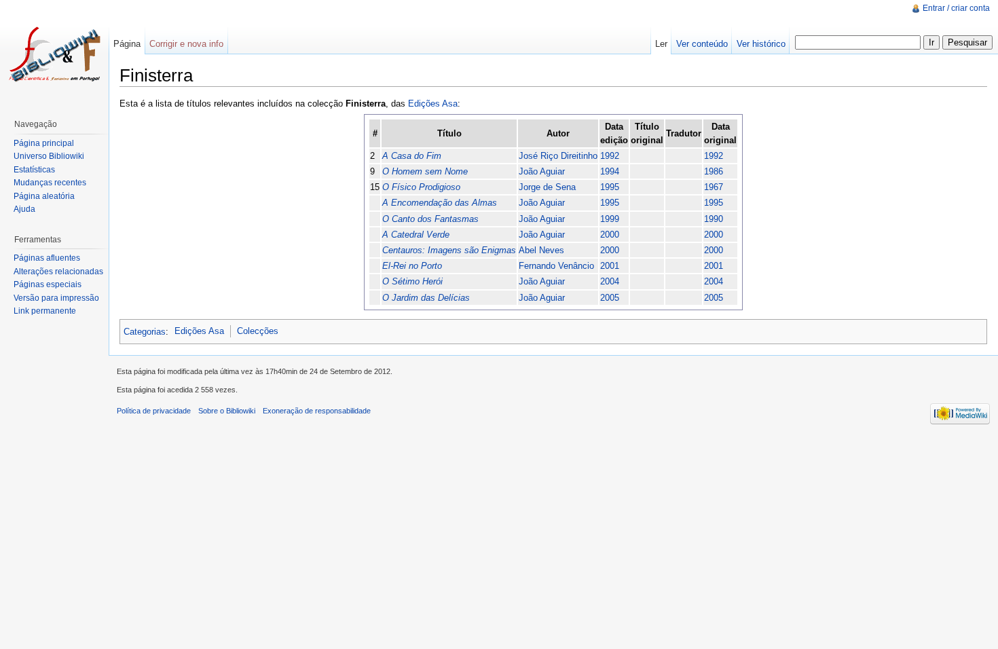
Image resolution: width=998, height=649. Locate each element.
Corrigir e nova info (186, 44)
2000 (609, 234)
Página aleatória (44, 196)
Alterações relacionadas (58, 271)
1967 (713, 187)
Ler (661, 44)
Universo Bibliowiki (49, 156)
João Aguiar (542, 171)
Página (127, 44)
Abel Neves (541, 250)
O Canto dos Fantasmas (430, 219)
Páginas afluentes (47, 258)
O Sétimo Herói (412, 281)
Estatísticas (34, 169)
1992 (609, 156)
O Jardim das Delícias (426, 298)
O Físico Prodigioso (421, 187)
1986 (713, 171)
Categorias (145, 331)
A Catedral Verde (415, 234)
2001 (609, 266)
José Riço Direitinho (558, 156)
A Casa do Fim (411, 156)
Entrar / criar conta (956, 8)
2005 (609, 298)
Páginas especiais (47, 284)
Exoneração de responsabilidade (317, 411)
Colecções (257, 331)
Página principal (44, 143)
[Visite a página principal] (54, 54)
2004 (609, 281)
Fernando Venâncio (556, 266)
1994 (609, 171)
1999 (609, 219)
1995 (609, 187)
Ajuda (24, 209)
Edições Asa (433, 103)
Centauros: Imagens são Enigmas (449, 250)
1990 (713, 219)
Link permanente (45, 311)
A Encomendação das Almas (439, 203)
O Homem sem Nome (425, 171)
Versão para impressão (56, 298)
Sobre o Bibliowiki (226, 411)
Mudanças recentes (50, 182)
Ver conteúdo (702, 44)
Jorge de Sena (547, 187)
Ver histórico (761, 44)
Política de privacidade (154, 411)
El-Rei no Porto (412, 266)
